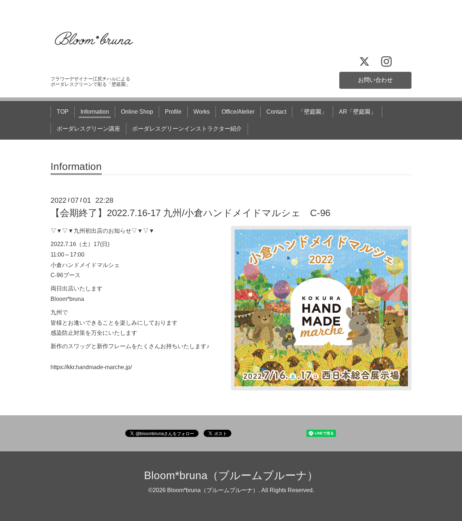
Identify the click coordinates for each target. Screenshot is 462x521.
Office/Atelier (238, 112)
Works (201, 112)
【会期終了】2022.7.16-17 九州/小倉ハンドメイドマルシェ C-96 (190, 212)
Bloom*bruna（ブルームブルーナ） (231, 475)
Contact (276, 112)
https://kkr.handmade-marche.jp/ (91, 367)
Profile (173, 112)
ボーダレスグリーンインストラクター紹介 (187, 129)
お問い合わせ (375, 80)
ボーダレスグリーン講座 (88, 129)
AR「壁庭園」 (357, 112)
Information (94, 112)
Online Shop (137, 112)
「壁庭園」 (312, 112)
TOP (63, 112)
